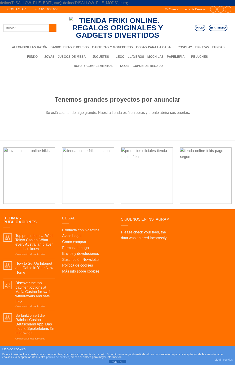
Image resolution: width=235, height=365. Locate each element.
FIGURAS (202, 47)
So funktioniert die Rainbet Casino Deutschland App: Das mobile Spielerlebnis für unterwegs (34, 324)
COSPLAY (185, 47)
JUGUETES (100, 56)
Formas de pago (75, 248)
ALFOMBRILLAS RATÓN (30, 47)
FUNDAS (218, 47)
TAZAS (124, 66)
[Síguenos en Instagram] (220, 9)
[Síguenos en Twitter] (228, 9)
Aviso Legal (71, 236)
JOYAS (49, 56)
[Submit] (52, 28)
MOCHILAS (155, 56)
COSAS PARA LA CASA (153, 47)
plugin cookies (224, 359)
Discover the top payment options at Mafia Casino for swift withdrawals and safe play (32, 292)
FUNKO (32, 56)
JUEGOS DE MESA (72, 56)
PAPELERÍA (175, 56)
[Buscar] (7, 47)
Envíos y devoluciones (80, 254)
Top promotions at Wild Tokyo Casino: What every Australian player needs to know (34, 242)
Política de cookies (77, 265)
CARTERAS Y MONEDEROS (112, 47)
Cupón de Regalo (148, 66)
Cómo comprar (74, 242)
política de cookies (57, 357)
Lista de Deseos (194, 9)
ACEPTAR (117, 361)
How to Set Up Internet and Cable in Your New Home (34, 268)
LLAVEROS (136, 56)
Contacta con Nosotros (80, 230)
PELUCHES (199, 56)
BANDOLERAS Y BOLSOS (69, 47)
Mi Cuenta (171, 9)
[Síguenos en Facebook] (213, 9)
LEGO (120, 56)
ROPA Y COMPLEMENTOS (93, 66)
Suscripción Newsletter (81, 260)
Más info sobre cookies (81, 271)
